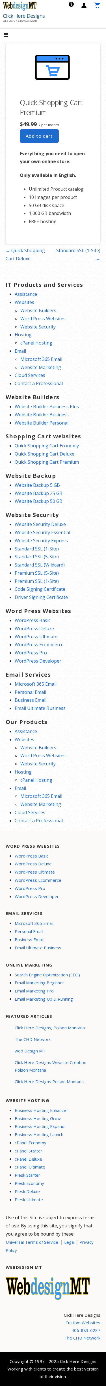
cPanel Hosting (36, 343)
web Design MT (30, 1051)
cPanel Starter (28, 1151)
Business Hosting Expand (39, 1126)
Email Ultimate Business (40, 708)
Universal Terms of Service (32, 1242)
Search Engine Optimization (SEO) (47, 975)
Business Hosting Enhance (40, 1110)
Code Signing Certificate (40, 589)
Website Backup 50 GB (38, 501)
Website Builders (38, 310)
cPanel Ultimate (30, 1167)
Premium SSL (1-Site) (37, 581)
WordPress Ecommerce (39, 644)
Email (20, 351)
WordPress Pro (31, 653)
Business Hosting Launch (39, 1134)
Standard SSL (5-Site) (37, 557)
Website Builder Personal (41, 423)
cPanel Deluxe (28, 1159)
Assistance (26, 294)
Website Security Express (41, 540)
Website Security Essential (42, 532)
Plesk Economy (29, 1183)
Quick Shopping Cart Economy (47, 446)
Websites (24, 302)
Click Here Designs (24, 15)
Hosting (23, 335)
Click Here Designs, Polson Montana (50, 1027)
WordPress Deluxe (34, 628)
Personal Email (30, 692)
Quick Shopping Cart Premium (47, 462)
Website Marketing (40, 367)
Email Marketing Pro (34, 991)
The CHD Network (33, 1039)
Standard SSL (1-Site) (37, 549)
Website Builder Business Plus (47, 406)
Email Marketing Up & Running (44, 999)
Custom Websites (83, 1322)
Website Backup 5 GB (37, 485)
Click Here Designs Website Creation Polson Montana (50, 1066)
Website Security (38, 327)
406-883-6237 (86, 1330)
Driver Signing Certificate (41, 597)
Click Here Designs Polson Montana (49, 1081)
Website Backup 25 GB (38, 493)
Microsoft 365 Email (41, 359)
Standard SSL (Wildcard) (40, 565)
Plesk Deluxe (27, 1191)
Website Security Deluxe (40, 524)
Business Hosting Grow (38, 1118)
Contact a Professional (39, 383)
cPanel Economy (30, 1142)
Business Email (30, 700)
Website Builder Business (42, 415)
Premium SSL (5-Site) (37, 573)
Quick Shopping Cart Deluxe (44, 454)
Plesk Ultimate (29, 1199)
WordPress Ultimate (36, 637)
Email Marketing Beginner (39, 982)
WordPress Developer (38, 661)
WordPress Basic (32, 620)
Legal (69, 1242)
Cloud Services (30, 375)
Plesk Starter (27, 1175)
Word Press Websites (43, 319)
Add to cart (39, 136)
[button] (11, 35)
